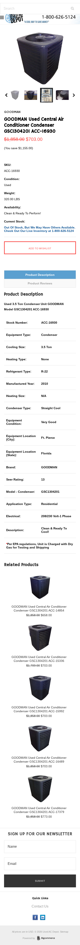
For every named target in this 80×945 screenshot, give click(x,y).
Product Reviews (40, 283)
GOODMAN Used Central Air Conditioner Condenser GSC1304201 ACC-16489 (39, 759)
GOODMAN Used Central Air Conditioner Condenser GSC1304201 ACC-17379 (39, 810)
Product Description (40, 274)
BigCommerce (47, 938)
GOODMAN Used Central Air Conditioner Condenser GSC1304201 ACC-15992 (39, 709)
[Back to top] (68, 924)
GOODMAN (12, 112)
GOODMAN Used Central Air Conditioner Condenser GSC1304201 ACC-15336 (39, 659)
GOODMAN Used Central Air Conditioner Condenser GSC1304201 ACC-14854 (39, 608)
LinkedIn (42, 917)
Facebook (35, 917)
